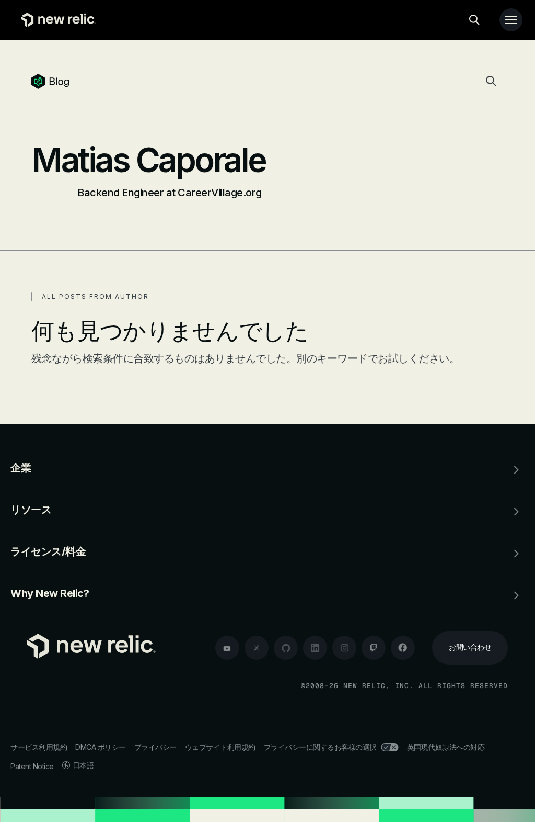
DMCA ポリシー (100, 746)
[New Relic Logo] (55, 19)
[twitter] (256, 647)
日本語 (83, 765)
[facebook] (402, 647)
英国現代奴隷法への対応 (446, 746)
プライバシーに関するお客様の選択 (320, 746)
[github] (285, 647)
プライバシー (155, 746)
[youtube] (227, 647)
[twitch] (373, 647)
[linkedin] (315, 647)
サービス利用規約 (38, 746)
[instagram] (344, 647)
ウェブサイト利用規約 (220, 746)
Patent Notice (32, 766)
